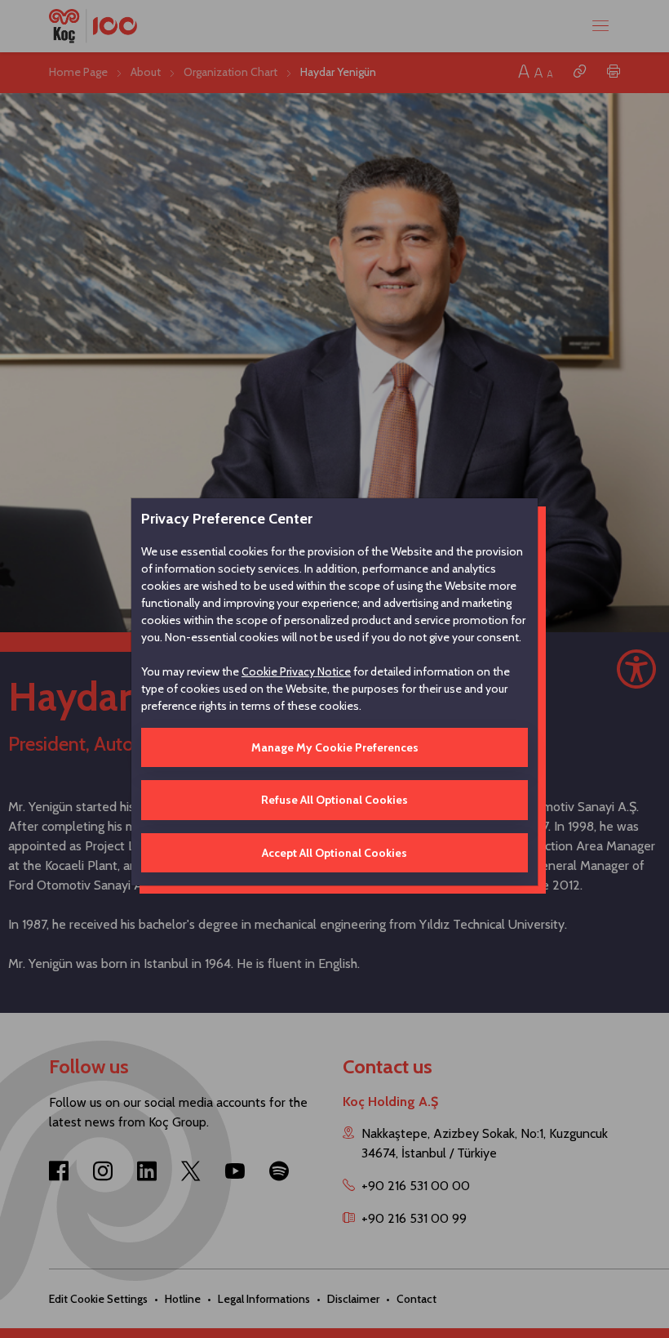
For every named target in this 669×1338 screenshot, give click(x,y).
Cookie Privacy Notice (296, 671)
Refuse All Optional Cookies (334, 799)
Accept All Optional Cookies (334, 852)
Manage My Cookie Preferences (335, 747)
